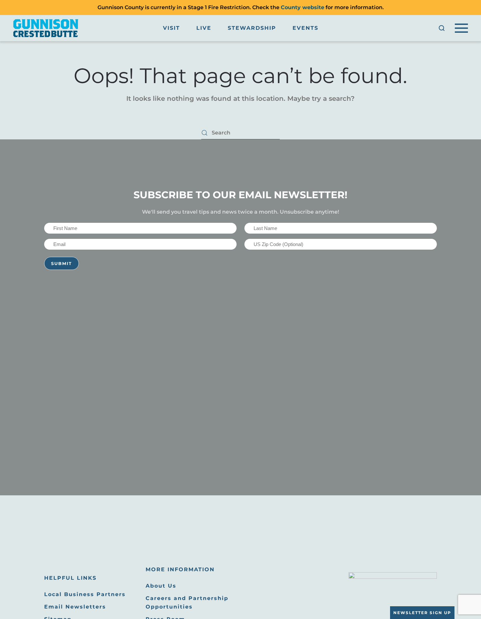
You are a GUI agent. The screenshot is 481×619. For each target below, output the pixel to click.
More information (180, 569)
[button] (441, 28)
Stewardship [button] (252, 28)
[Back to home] (46, 28)
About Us (161, 586)
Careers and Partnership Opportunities (187, 602)
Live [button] (203, 28)
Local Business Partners (85, 594)
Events (305, 28)
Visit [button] (171, 28)
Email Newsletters (75, 607)
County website (302, 7)
